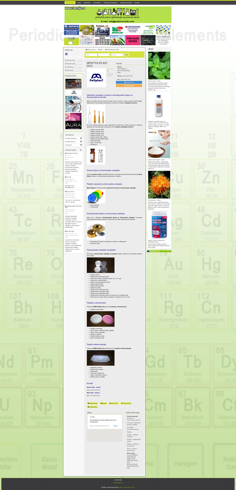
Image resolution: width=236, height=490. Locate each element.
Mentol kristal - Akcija (154, 81)
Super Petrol (70, 191)
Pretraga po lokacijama (110, 3)
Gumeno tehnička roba (132, 449)
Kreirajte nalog (71, 63)
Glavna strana (70, 3)
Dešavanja (87, 3)
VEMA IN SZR (131, 459)
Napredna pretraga (126, 3)
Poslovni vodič (122, 487)
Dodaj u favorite (126, 403)
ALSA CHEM (70, 231)
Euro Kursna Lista (154, 251)
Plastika (129, 432)
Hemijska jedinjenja (70, 138)
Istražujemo (68, 145)
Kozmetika (130, 427)
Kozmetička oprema (133, 429)
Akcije (79, 3)
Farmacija (130, 418)
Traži (126, 55)
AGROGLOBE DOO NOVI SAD (73, 206)
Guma (129, 448)
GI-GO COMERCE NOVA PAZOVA (132, 456)
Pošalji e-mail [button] (130, 82)
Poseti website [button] (129, 86)
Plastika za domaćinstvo (133, 445)
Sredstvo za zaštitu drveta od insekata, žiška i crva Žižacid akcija (158, 122)
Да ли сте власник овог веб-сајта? (99, 426)
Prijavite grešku (93, 407)
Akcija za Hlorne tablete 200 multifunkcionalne (156, 241)
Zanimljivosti (97, 3)
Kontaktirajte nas (118, 483)
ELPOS (69, 177)
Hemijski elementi (70, 142)
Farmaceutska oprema (133, 420)
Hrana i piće (131, 487)
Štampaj (104, 403)
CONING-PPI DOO (72, 153)
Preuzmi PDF (114, 403)
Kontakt (137, 3)
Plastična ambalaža (132, 435)
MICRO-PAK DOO (132, 464)
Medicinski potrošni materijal (133, 423)
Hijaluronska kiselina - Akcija (156, 160)
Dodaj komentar (93, 403)
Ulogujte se (70, 67)
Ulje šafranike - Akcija (154, 200)
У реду (115, 426)
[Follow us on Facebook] (66, 54)
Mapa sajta (70, 70)
